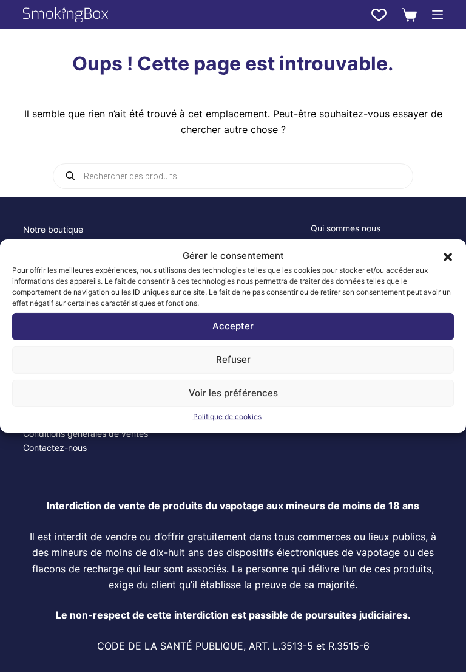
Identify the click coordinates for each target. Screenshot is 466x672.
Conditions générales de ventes (85, 433)
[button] (448, 256)
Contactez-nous (55, 447)
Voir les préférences (233, 393)
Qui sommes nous (345, 228)
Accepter (233, 326)
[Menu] (437, 14)
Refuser (233, 359)
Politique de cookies (227, 416)
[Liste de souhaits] (379, 14)
